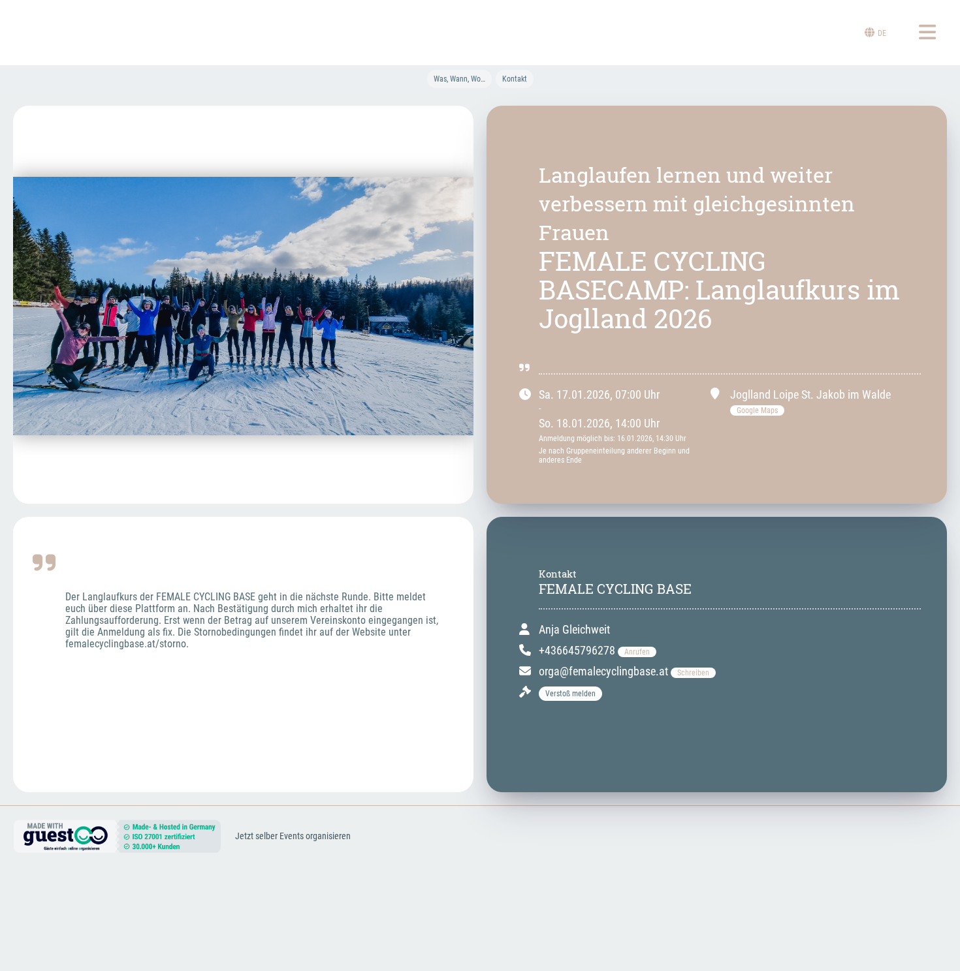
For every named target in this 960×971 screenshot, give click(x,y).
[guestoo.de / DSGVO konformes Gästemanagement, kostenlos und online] (117, 847)
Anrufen (637, 651)
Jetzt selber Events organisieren (293, 836)
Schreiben (693, 672)
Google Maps (757, 410)
